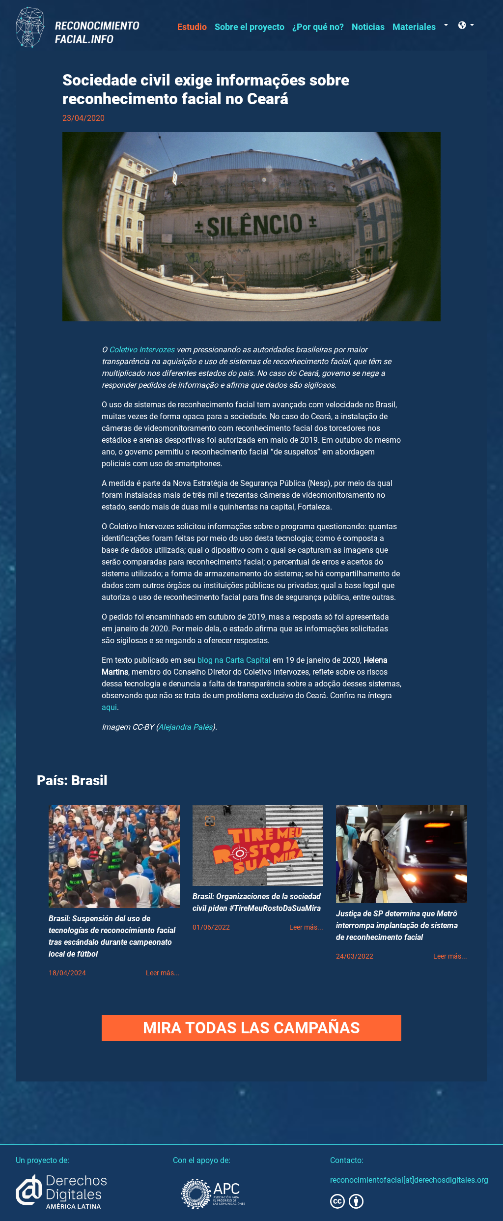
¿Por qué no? (318, 27)
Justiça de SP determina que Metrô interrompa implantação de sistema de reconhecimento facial (397, 925)
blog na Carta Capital (234, 660)
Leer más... (163, 973)
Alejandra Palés (185, 727)
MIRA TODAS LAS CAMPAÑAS (251, 1028)
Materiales (414, 27)
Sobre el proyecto (249, 27)
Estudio (192, 27)
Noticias (368, 27)
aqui (109, 707)
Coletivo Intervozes (141, 349)
